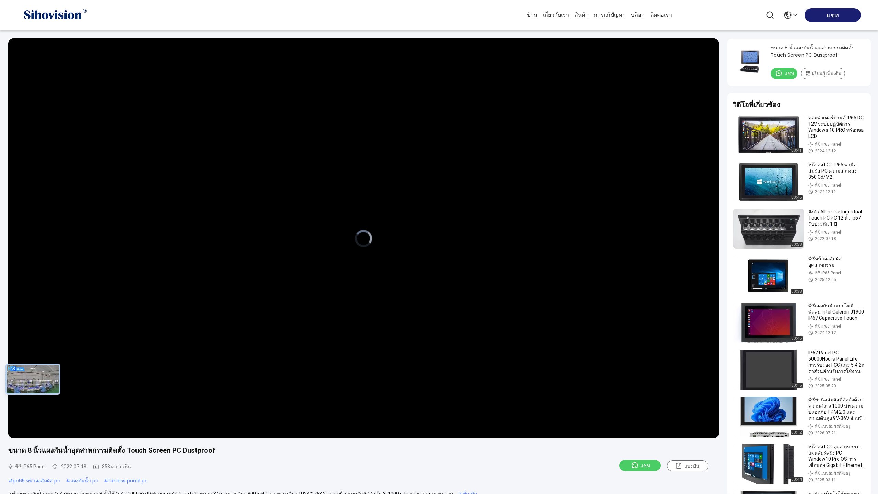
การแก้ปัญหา (610, 15)
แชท (645, 465)
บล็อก (638, 15)
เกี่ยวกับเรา (556, 15)
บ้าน (532, 15)
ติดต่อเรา (661, 15)
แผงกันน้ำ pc (84, 480)
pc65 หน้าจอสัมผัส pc (36, 480)
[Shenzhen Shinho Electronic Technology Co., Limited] (55, 15)
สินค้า (581, 15)
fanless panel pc (128, 480)
